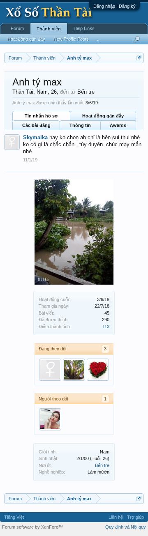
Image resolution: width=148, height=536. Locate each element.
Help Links (84, 28)
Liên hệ (116, 517)
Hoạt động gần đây (103, 115)
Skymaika (35, 137)
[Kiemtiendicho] (74, 370)
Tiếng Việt (14, 517)
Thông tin (80, 125)
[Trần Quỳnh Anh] (50, 419)
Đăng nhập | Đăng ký (114, 6)
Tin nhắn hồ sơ (41, 115)
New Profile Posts (71, 39)
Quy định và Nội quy (125, 526)
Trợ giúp (135, 517)
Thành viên (49, 28)
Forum (17, 28)
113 (105, 326)
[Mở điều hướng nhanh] (138, 57)
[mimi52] (98, 370)
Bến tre (102, 465)
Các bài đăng (36, 125)
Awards (118, 125)
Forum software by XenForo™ (32, 526)
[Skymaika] (50, 370)
